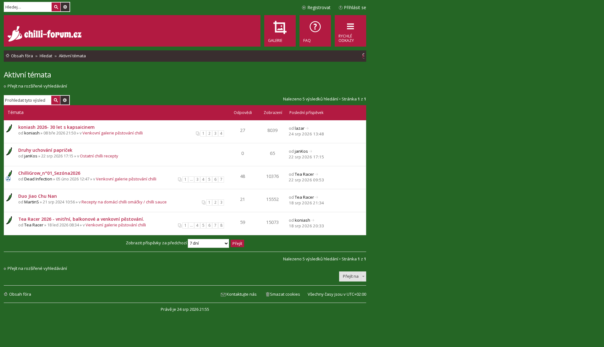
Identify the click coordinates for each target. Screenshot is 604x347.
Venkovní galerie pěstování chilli (112, 133)
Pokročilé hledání (65, 7)
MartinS (31, 202)
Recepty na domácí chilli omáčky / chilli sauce (124, 202)
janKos (30, 156)
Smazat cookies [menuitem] (285, 294)
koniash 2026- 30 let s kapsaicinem (56, 127)
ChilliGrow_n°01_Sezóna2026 (49, 173)
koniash (32, 133)
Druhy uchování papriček (45, 150)
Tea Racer (304, 174)
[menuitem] (315, 31)
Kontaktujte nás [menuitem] (241, 294)
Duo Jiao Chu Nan (37, 196)
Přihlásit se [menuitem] (355, 7)
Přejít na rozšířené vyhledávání (37, 86)
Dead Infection (38, 179)
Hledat (56, 7)
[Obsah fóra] (45, 34)
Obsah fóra (20, 294)
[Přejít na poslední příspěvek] (307, 128)
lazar (300, 128)
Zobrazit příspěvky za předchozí (157, 243)
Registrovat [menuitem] (319, 7)
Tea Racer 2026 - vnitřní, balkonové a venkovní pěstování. (81, 219)
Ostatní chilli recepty (99, 156)
